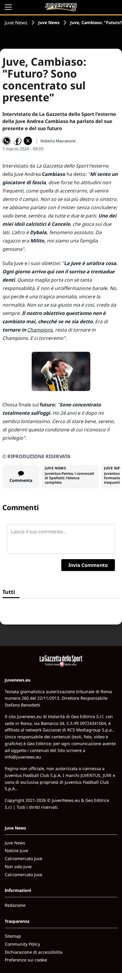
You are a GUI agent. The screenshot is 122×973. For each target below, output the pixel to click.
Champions (40, 330)
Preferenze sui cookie (26, 960)
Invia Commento (88, 565)
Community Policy (22, 944)
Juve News (16, 22)
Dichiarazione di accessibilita (33, 952)
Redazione (15, 905)
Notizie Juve (16, 850)
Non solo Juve (18, 866)
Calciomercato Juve (23, 858)
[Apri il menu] (8, 7)
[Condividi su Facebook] (17, 141)
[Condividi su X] (28, 141)
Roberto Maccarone (58, 140)
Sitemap (13, 936)
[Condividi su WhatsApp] (6, 141)
